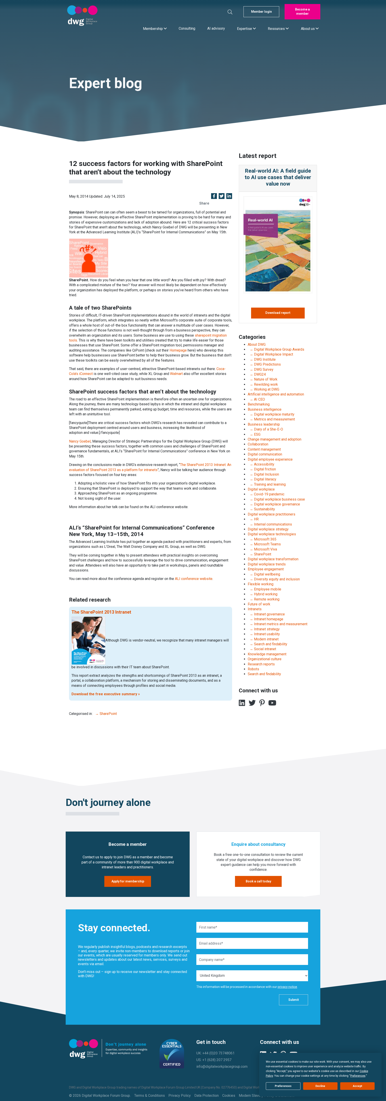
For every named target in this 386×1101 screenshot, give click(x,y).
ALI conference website (193, 579)
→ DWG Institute (262, 359)
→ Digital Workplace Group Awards (276, 349)
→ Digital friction (262, 469)
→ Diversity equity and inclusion (274, 579)
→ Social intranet (262, 649)
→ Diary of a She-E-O (265, 429)
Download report (277, 313)
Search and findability (264, 674)
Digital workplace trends (267, 564)
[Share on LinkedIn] (229, 196)
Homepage (178, 350)
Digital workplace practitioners (271, 514)
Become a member (302, 12)
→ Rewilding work (263, 384)
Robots (253, 669)
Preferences (283, 1086)
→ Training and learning (267, 484)
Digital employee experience (270, 459)
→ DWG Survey (260, 369)
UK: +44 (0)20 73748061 (215, 1053)
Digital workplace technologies (272, 534)
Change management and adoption (274, 439)
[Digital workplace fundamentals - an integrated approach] (88, 640)
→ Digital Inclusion (263, 474)
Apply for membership (127, 881)
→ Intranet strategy (264, 629)
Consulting (187, 28)
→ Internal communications (270, 524)
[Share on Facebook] (214, 196)
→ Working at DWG (263, 389)
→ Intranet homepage (265, 619)
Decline (320, 1086)
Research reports (261, 664)
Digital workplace (261, 489)
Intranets (255, 609)
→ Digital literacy (262, 479)
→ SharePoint (105, 714)
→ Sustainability (261, 509)
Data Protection (206, 1095)
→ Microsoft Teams (264, 544)
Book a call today (258, 881)
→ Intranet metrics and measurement (277, 624)
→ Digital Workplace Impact (270, 354)
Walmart (176, 374)
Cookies (228, 1095)
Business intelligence (264, 409)
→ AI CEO (256, 399)
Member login (261, 11)
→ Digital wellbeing (264, 574)
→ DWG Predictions (264, 364)
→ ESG (254, 434)
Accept (357, 1086)
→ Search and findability (267, 644)
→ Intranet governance (266, 614)
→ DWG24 (257, 374)
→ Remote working (263, 599)
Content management (264, 449)
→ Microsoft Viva (262, 549)
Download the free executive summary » (105, 694)
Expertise (245, 28)
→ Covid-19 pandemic (266, 494)
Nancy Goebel (80, 441)
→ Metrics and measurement (271, 419)
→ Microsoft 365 (262, 539)
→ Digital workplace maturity (271, 414)
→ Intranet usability (264, 634)
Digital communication (265, 454)
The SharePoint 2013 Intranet (101, 612)
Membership (153, 28)
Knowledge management (267, 654)
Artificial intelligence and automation (276, 394)
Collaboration (258, 444)
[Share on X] (222, 196)
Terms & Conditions (149, 1095)
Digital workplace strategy (268, 529)
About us (308, 28)
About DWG (257, 344)
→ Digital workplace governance (274, 504)
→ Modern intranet (263, 639)
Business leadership (264, 424)
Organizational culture (264, 659)
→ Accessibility (261, 464)
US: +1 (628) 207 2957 (213, 1060)
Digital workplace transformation (273, 559)
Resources (277, 28)
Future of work (259, 604)
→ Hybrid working (262, 594)
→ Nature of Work (262, 379)
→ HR (253, 519)
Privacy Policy (179, 1095)
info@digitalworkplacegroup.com (222, 1066)
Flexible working (260, 584)
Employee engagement (266, 569)
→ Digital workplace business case (276, 499)
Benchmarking (259, 404)
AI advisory (216, 28)
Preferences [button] (357, 1075)
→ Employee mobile (264, 589)
